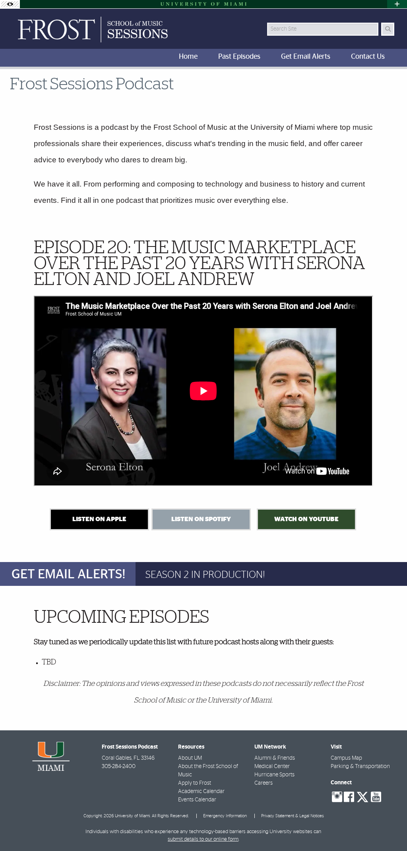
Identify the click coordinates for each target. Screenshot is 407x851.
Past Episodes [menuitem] (239, 56)
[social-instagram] (337, 797)
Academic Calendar (201, 791)
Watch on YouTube (306, 519)
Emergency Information (225, 816)
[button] (389, 828)
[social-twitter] (362, 796)
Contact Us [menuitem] (368, 56)
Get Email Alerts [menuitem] (305, 56)
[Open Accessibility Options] (10, 4)
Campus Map (346, 758)
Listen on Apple (99, 519)
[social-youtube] (376, 797)
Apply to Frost (194, 783)
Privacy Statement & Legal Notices (292, 816)
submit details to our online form (203, 839)
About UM (190, 758)
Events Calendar (197, 800)
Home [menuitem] (188, 56)
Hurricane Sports (274, 775)
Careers (263, 783)
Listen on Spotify (201, 519)
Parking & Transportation (360, 766)
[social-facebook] (349, 797)
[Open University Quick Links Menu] (397, 4)
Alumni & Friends (274, 758)
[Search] (387, 29)
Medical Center (272, 766)
